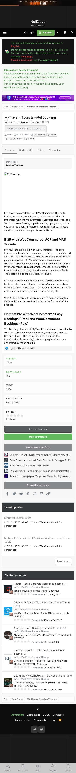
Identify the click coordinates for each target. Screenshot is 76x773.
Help (53, 720)
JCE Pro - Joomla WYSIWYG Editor (29, 465)
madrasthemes (15, 138)
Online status (33, 714)
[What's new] (65, 32)
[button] (4, 32)
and (22, 348)
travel (31, 138)
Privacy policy (41, 720)
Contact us (58, 714)
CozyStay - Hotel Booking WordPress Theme (39, 675)
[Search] (72, 32)
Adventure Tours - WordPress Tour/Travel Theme (42, 602)
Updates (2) (25, 150)
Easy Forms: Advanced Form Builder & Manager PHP (40, 460)
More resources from (38, 447)
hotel (53, 134)
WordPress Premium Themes (35, 587)
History (41, 150)
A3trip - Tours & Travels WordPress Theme (38, 583)
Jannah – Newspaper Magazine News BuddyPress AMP (42, 476)
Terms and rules (22, 720)
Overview (9, 150)
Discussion (55, 150)
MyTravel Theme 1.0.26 (17, 517)
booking (41, 134)
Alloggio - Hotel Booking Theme (32, 627)
